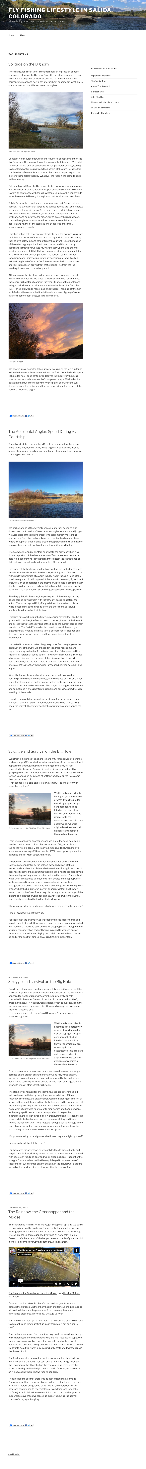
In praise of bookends (100, 75)
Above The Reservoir (100, 86)
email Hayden (14, 1454)
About (22, 35)
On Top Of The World (100, 113)
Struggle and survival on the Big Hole (39, 981)
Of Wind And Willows (100, 107)
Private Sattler (97, 91)
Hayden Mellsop (71, 1293)
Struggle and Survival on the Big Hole (39, 751)
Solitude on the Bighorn (28, 64)
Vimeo (15, 1296)
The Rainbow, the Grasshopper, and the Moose (33, 1293)
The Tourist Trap (98, 81)
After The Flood (98, 97)
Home (11, 35)
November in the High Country (105, 102)
